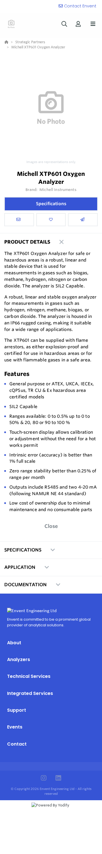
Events (14, 727)
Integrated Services (30, 693)
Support (16, 710)
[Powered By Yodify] (51, 810)
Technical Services (28, 676)
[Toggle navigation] (93, 24)
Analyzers (18, 659)
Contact (17, 744)
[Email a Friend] (83, 219)
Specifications (51, 203)
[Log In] (78, 23)
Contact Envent (80, 6)
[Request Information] (19, 219)
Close (51, 526)
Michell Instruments (57, 189)
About (14, 642)
